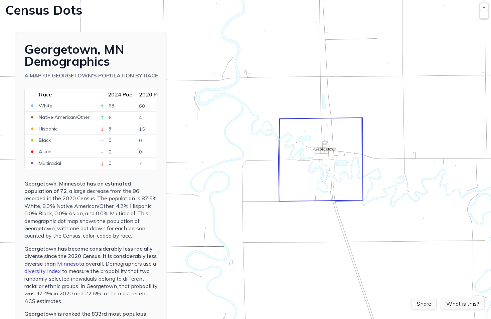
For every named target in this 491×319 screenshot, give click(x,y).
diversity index (42, 271)
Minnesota (70, 263)
